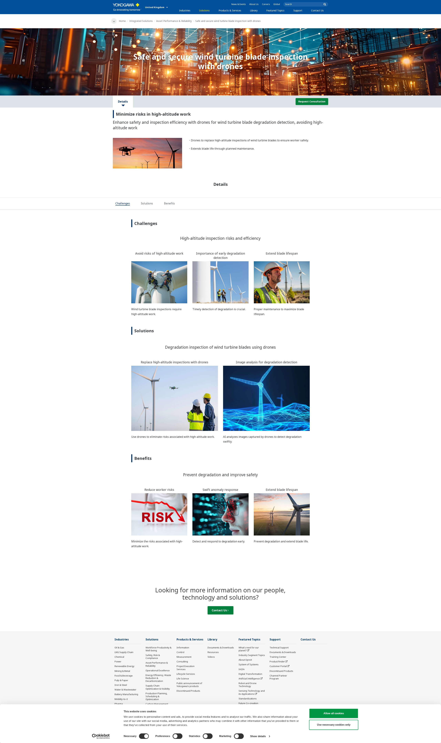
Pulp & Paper (121, 680)
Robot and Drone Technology (248, 685)
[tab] (122, 203)
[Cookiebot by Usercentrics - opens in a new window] (101, 736)
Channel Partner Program (278, 677)
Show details (258, 736)
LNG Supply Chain (124, 652)
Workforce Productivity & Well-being (158, 649)
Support (297, 10)
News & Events (238, 4)
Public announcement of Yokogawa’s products (189, 685)
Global (276, 4)
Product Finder (277, 661)
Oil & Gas (119, 647)
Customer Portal (278, 666)
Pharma (119, 703)
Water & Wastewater (125, 689)
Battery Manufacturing (126, 694)
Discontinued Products (188, 690)
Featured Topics (275, 10)
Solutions (204, 10)
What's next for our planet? (249, 649)
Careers (266, 4)
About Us (254, 4)
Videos (211, 656)
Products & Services (230, 10)
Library (254, 10)
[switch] (177, 736)
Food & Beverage (124, 675)
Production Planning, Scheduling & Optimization (156, 696)
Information (183, 647)
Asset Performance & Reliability (174, 21)
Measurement (184, 656)
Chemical (119, 656)
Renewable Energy (124, 666)
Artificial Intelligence (249, 678)
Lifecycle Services (186, 673)
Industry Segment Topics (252, 655)
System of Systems (249, 664)
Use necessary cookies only (333, 724)
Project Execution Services (185, 668)
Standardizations (248, 698)
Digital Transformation (250, 673)
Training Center (278, 656)
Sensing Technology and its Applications (252, 692)
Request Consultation (311, 101)
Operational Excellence (158, 670)
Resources (213, 652)
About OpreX (245, 659)
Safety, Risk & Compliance (153, 657)
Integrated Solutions (141, 21)
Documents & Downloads (221, 647)
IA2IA (241, 669)
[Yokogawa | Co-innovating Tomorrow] (127, 7)
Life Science (183, 678)
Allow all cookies (334, 713)
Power (118, 661)
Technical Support (279, 647)
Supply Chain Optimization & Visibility (158, 687)
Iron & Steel (121, 684)
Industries (184, 10)
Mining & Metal (122, 671)
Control (180, 652)
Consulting (182, 661)
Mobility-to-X (121, 699)
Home (122, 21)
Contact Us (317, 10)
